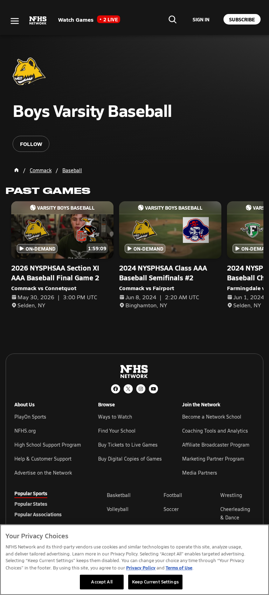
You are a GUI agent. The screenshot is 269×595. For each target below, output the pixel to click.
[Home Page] (16, 170)
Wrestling (231, 495)
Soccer (171, 509)
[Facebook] (115, 388)
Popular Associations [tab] (38, 514)
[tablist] (49, 504)
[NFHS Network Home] (38, 20)
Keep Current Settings (155, 582)
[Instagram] (140, 388)
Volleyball (118, 509)
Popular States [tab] (30, 503)
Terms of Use (179, 567)
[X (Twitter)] (128, 388)
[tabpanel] (181, 513)
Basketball (119, 495)
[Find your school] (172, 19)
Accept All (101, 582)
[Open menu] (14, 21)
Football (173, 495)
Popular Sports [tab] (30, 493)
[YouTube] (153, 388)
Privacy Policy (141, 567)
